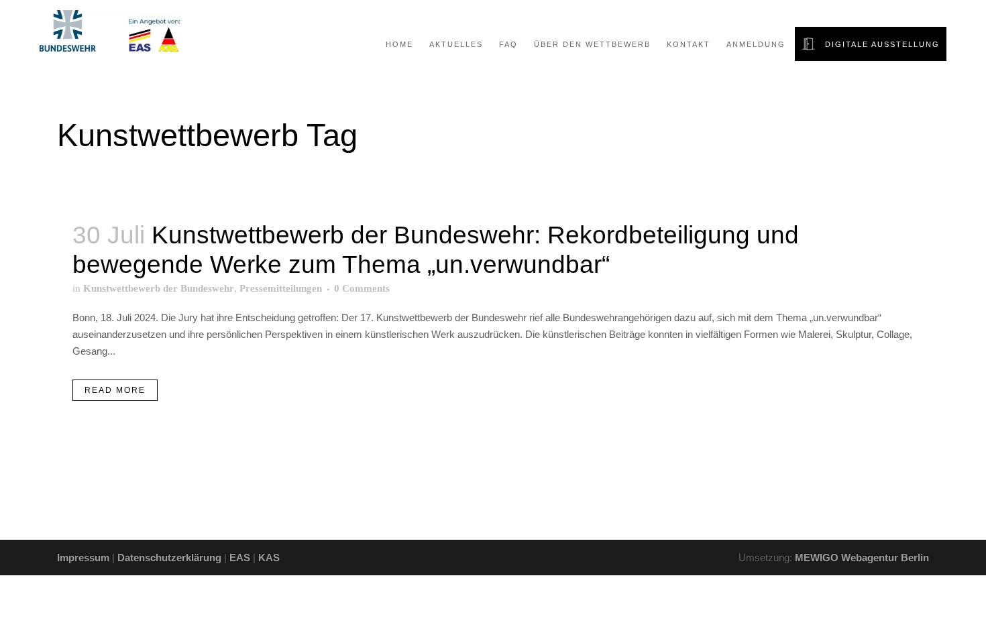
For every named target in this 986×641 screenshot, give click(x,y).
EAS (239, 557)
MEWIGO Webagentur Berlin (862, 557)
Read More (115, 390)
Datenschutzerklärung (169, 557)
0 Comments (362, 288)
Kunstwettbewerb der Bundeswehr (158, 288)
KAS (269, 557)
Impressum (83, 557)
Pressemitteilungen (280, 288)
